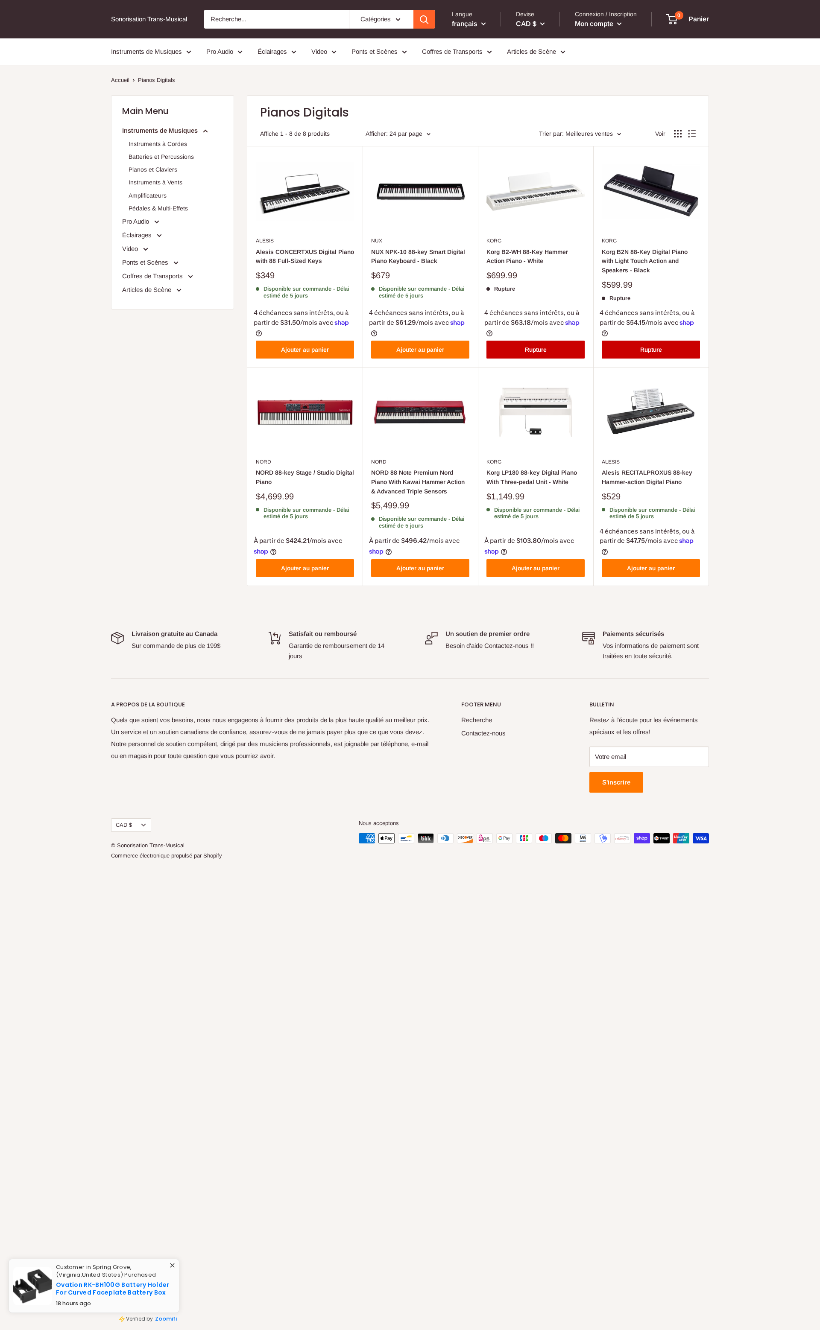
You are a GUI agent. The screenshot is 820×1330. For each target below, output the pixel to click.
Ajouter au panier (305, 349)
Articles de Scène (531, 51)
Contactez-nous (483, 733)
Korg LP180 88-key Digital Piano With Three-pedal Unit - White (531, 477)
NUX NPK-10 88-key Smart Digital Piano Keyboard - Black (418, 256)
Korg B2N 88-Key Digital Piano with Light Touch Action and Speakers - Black (645, 261)
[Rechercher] (424, 19)
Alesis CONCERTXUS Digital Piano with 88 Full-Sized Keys (305, 256)
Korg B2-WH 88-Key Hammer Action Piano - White (527, 256)
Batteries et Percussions (161, 156)
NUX (376, 241)
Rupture (536, 349)
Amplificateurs (148, 195)
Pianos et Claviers (153, 169)
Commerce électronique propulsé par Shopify (166, 855)
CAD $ (124, 825)
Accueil (120, 80)
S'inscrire (616, 782)
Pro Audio (219, 51)
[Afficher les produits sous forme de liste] (692, 133)
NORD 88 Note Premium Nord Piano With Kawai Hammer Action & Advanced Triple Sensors (418, 481)
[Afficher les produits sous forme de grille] (678, 133)
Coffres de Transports (452, 51)
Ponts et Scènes (374, 51)
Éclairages (272, 51)
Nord (263, 462)
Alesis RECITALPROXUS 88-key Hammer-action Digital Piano (647, 477)
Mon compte (595, 23)
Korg (493, 241)
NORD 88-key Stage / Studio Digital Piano (305, 477)
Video (319, 51)
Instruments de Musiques (146, 51)
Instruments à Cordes (158, 143)
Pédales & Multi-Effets (158, 208)
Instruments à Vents (155, 182)
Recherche (476, 719)
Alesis (265, 241)
